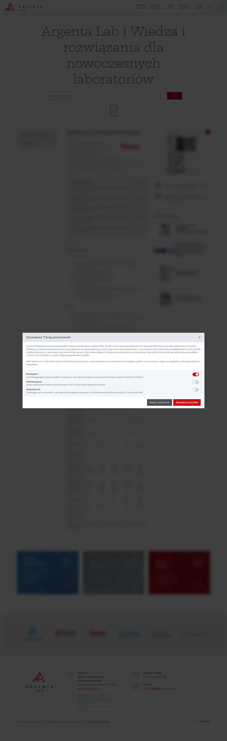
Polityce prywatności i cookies (74, 355)
